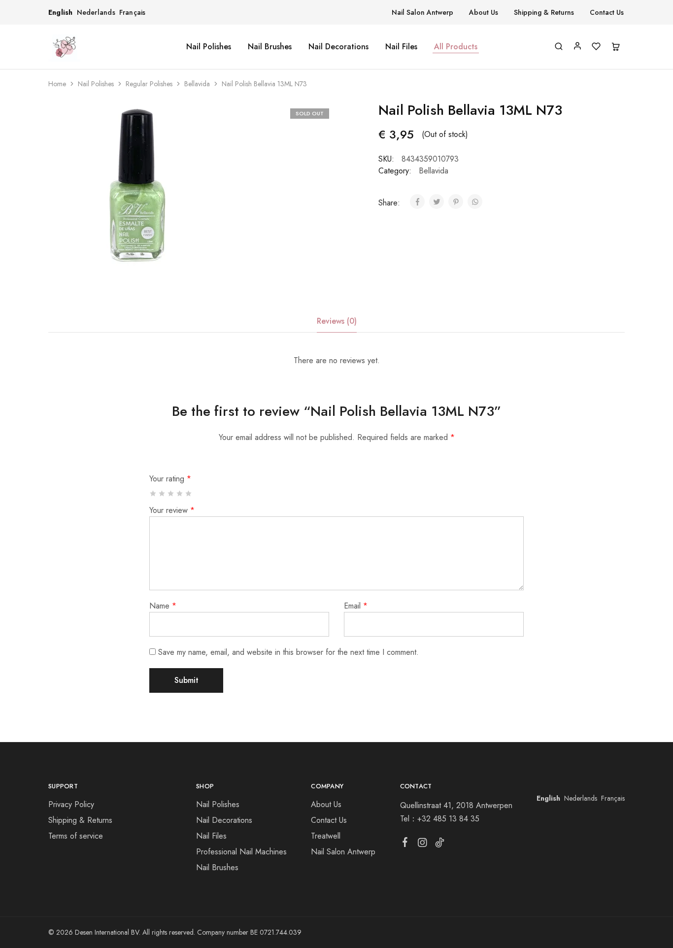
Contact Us (607, 12)
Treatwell (325, 836)
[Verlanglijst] (596, 47)
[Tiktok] (439, 844)
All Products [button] (455, 46)
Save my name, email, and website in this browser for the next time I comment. (288, 652)
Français (132, 12)
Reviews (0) (337, 321)
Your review (172, 510)
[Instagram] (422, 844)
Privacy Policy (71, 804)
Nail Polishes (208, 46)
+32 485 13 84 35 (448, 818)
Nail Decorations (338, 46)
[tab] (337, 321)
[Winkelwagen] (615, 47)
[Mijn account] (577, 46)
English (60, 12)
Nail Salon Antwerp (422, 12)
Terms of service (75, 836)
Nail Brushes (270, 46)
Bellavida (197, 84)
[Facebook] (404, 844)
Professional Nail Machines (241, 851)
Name (162, 605)
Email (356, 605)
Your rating (170, 478)
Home (57, 84)
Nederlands (96, 12)
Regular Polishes (149, 84)
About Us (483, 12)
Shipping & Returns (544, 12)
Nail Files (401, 46)
